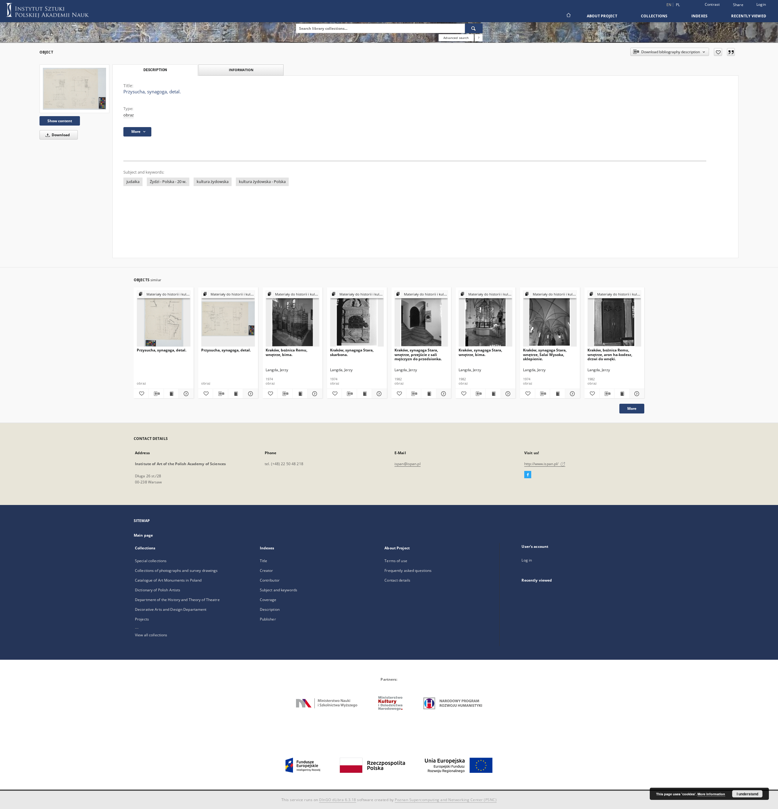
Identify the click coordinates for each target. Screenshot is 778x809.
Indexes (699, 16)
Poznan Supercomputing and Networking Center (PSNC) (446, 799)
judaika (132, 181)
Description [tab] (155, 70)
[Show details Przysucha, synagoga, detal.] (185, 394)
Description (270, 609)
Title (263, 560)
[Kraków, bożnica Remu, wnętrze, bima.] (292, 319)
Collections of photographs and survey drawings (176, 570)
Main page (143, 535)
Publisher (268, 619)
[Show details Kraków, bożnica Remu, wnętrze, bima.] (314, 394)
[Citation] (731, 52)
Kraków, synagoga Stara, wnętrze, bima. (480, 352)
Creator (266, 570)
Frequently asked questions (408, 570)
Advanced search (456, 38)
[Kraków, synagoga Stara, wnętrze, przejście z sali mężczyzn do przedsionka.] (421, 319)
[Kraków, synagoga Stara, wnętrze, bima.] (485, 319)
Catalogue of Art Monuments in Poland (168, 580)
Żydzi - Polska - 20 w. (168, 181)
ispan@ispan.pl (407, 463)
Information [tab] (241, 69)
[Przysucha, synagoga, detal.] (74, 89)
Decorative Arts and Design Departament (171, 609)
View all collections (151, 635)
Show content (59, 120)
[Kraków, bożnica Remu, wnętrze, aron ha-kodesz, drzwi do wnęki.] (614, 319)
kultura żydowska (213, 181)
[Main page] (568, 15)
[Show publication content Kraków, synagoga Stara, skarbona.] (364, 394)
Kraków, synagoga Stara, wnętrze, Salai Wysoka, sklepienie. (544, 354)
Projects (142, 619)
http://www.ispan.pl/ (541, 463)
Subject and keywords (278, 590)
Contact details (397, 580)
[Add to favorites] (718, 52)
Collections (654, 16)
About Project (602, 16)
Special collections (151, 560)
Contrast (712, 4)
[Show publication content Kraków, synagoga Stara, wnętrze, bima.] (493, 394)
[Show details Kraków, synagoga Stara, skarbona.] (378, 394)
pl (678, 5)
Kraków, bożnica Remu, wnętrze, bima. (286, 352)
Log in (527, 560)
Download (60, 134)
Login (761, 4)
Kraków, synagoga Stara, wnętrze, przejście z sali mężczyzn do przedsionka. (418, 354)
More (631, 408)
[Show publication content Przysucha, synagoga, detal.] (171, 394)
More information (711, 794)
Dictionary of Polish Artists (157, 590)
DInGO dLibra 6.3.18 (337, 799)
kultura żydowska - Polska (262, 181)
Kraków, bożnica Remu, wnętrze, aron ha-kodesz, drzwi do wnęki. (609, 354)
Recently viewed (748, 16)
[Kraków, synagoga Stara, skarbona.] (357, 319)
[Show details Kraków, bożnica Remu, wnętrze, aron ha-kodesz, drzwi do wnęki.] (636, 394)
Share (738, 4)
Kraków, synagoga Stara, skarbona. (352, 352)
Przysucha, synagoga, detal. (161, 350)
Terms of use (395, 560)
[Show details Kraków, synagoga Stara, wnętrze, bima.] (507, 394)
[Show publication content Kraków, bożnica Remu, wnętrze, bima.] (300, 394)
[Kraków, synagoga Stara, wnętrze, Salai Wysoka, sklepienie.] (550, 319)
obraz (128, 115)
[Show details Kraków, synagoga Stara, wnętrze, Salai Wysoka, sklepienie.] (571, 394)
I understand (747, 794)
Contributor (270, 580)
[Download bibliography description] (156, 394)
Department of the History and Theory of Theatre (177, 599)
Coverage (268, 599)
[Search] (474, 28)
